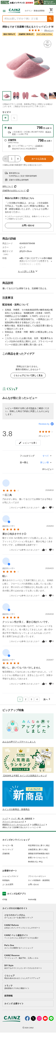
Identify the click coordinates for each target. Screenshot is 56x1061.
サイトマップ (7, 849)
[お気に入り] (47, 44)
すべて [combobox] (46, 456)
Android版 (32, 899)
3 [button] (31, 699)
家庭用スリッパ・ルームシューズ (15, 824)
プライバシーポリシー (37, 876)
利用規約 (6, 880)
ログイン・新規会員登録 (35, 11)
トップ (5, 818)
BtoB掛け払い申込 (35, 862)
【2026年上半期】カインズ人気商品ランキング (24, 775)
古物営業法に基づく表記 (38, 849)
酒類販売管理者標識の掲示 (39, 854)
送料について (7, 186)
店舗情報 (6, 854)
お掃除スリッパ (38, 824)
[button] (50, 18)
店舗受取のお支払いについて (14, 191)
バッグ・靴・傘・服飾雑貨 (21, 818)
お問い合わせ (28, 225)
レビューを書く (30, 443)
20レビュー (49, 30)
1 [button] (20, 699)
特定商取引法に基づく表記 (39, 845)
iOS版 (4, 899)
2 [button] (25, 699)
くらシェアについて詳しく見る (28, 375)
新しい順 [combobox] (44, 462)
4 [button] (37, 699)
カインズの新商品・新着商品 (16, 809)
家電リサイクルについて (38, 858)
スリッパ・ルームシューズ (13, 821)
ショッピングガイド (10, 876)
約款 (32, 408)
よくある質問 (7, 884)
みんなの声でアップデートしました (19, 742)
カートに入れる (39, 159)
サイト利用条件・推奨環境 (39, 880)
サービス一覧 (7, 845)
